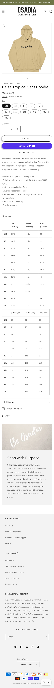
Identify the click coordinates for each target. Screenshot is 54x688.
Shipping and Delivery (14, 566)
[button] (3, 11)
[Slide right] (33, 78)
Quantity (5, 124)
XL (6, 112)
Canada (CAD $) (26, 664)
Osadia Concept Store (23, 683)
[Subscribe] (46, 637)
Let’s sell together (13, 531)
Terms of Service (12, 578)
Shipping (4, 96)
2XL (15, 112)
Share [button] (7, 416)
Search (8, 543)
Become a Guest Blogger (15, 537)
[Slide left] (21, 78)
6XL (6, 118)
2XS (6, 106)
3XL (24, 112)
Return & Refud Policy (14, 572)
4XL (34, 112)
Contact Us (10, 560)
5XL (44, 112)
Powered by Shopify (35, 683)
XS (16, 106)
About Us (9, 525)
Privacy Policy (11, 584)
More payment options (27, 152)
